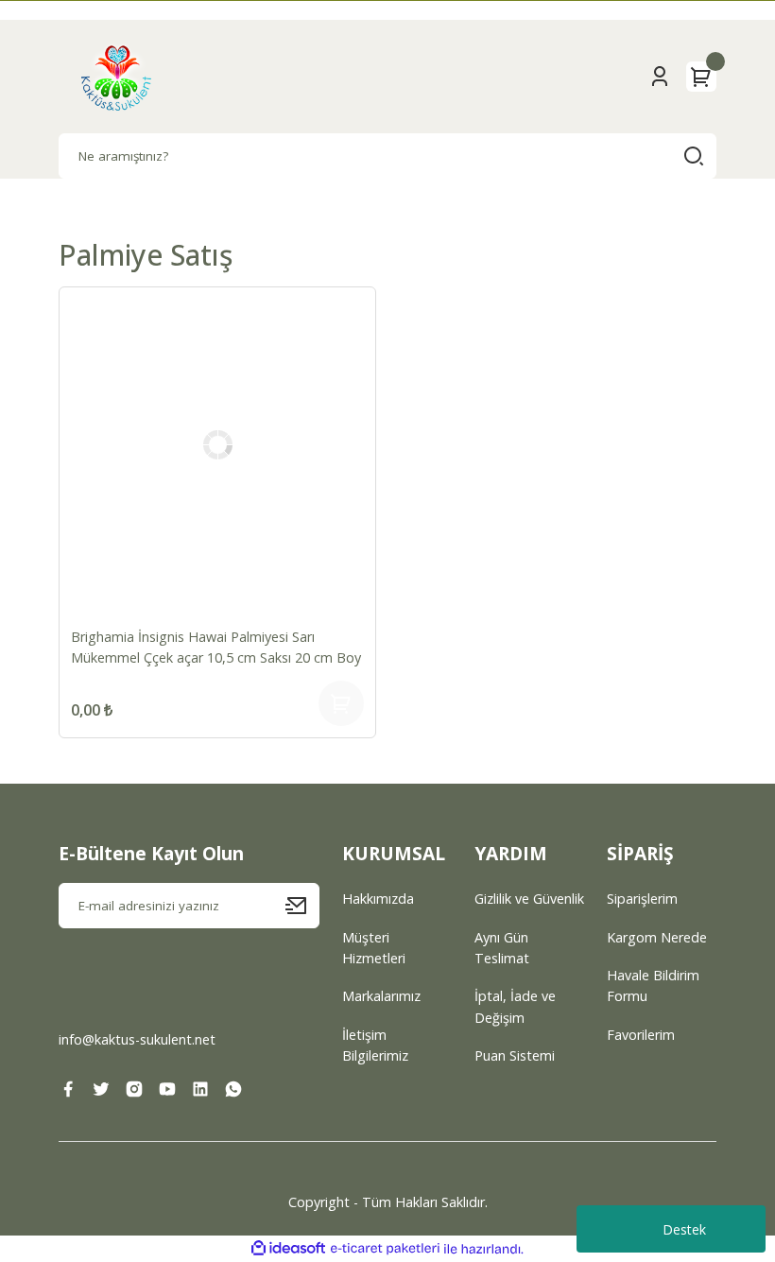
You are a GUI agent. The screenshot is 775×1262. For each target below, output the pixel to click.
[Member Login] (660, 76)
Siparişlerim (642, 899)
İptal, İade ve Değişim (515, 1006)
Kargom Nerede (657, 937)
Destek (684, 1229)
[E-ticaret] (385, 1249)
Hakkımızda (378, 899)
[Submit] (302, 905)
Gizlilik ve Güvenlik (529, 899)
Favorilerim (641, 1035)
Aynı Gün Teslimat (501, 947)
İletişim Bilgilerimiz (375, 1045)
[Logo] (116, 77)
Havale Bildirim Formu (653, 985)
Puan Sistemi (514, 1055)
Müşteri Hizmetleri (373, 947)
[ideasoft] (288, 1248)
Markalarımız (381, 996)
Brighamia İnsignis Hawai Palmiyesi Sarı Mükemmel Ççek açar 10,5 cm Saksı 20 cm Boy (216, 647)
